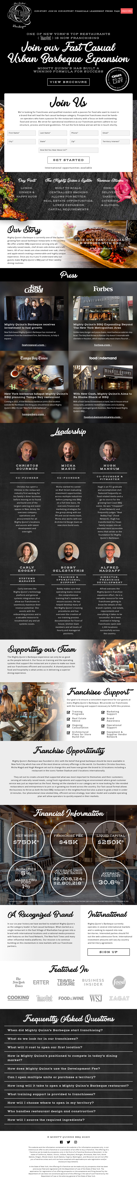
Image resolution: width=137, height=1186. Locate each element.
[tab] (68, 1030)
